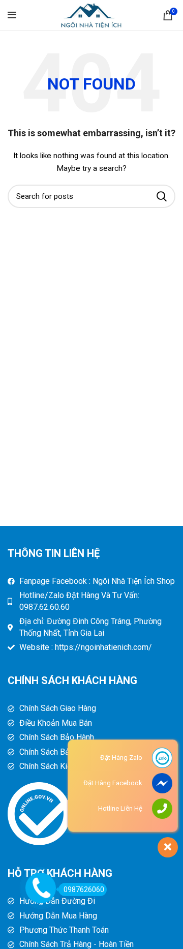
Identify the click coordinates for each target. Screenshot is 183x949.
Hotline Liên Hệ (120, 808)
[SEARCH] (161, 196)
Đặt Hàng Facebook (112, 783)
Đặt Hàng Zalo (121, 757)
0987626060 (84, 889)
